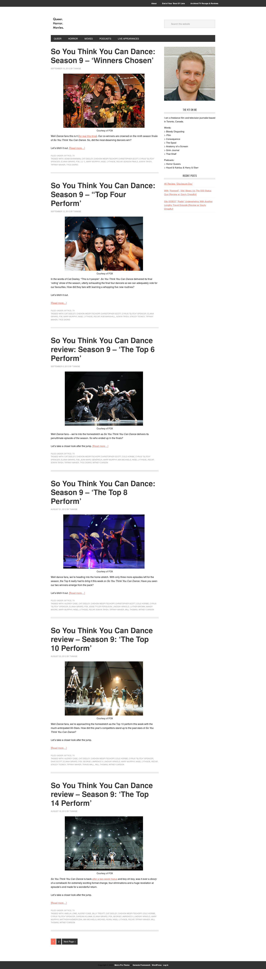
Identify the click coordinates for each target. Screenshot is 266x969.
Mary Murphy (93, 161)
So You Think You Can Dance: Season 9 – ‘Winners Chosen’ (103, 55)
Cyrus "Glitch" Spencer (134, 313)
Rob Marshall (108, 316)
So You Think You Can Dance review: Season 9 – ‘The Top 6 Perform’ (103, 349)
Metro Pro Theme (122, 965)
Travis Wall (88, 764)
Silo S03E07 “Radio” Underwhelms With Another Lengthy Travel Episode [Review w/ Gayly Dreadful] (188, 205)
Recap (119, 161)
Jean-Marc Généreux (91, 459)
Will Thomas (131, 609)
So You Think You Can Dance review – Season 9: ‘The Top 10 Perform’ (102, 639)
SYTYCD (67, 155)
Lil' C (83, 161)
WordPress (157, 965)
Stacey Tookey (137, 316)
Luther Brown (137, 606)
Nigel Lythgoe (108, 161)
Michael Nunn (104, 919)
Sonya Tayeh (145, 161)
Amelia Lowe (70, 913)
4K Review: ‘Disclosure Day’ (178, 183)
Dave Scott (56, 761)
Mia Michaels (124, 459)
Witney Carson (100, 462)
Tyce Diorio (72, 164)
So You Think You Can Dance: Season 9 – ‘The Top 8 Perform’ (103, 492)
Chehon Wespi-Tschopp (105, 158)
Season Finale (130, 161)
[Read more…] (77, 148)
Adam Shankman (72, 158)
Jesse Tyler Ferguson (100, 606)
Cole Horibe (128, 456)
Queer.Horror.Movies (71, 23)
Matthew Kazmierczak (71, 919)
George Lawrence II (93, 761)
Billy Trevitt (98, 913)
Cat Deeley (87, 158)
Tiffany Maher (58, 164)
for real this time (87, 136)
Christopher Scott (128, 158)
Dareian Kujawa (84, 916)
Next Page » (70, 941)
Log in (165, 965)
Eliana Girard (68, 161)
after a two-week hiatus (104, 879)
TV (73, 155)
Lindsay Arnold (121, 606)
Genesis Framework (141, 965)
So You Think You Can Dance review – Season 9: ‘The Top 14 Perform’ (102, 794)
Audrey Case (71, 603)
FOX (78, 161)
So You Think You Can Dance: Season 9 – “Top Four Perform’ (103, 194)
